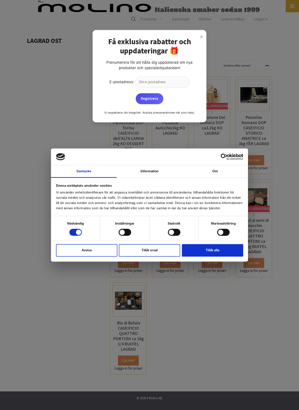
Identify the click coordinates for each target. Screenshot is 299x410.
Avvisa (87, 250)
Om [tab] (215, 171)
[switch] (125, 232)
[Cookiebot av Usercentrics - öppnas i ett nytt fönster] (224, 156)
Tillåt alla (212, 250)
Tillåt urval (150, 250)
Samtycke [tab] (83, 171)
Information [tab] (149, 171)
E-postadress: (122, 82)
